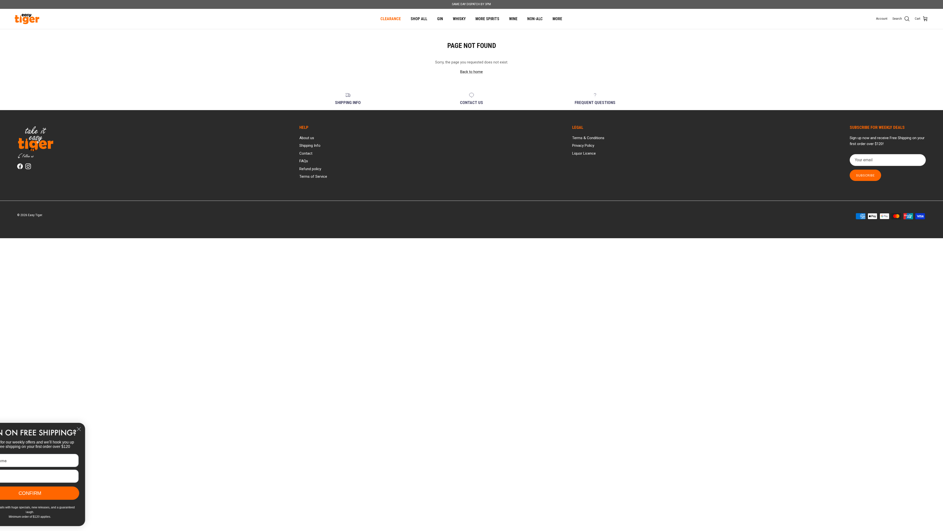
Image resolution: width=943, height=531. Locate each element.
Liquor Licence (584, 153)
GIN (440, 18)
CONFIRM (60, 493)
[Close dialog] (109, 429)
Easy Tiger (35, 215)
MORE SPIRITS (487, 18)
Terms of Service (313, 176)
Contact (305, 153)
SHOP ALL (419, 18)
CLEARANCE (390, 18)
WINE (513, 18)
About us (306, 138)
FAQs (303, 161)
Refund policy (310, 169)
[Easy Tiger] (27, 19)
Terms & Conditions (588, 138)
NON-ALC (535, 18)
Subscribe (865, 175)
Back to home (471, 72)
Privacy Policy (583, 145)
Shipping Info (309, 145)
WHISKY (459, 18)
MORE (557, 18)
